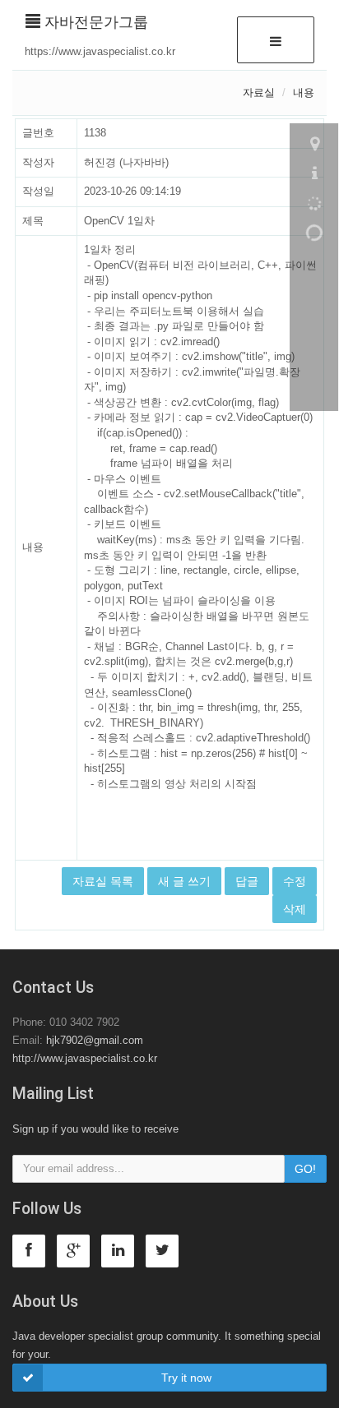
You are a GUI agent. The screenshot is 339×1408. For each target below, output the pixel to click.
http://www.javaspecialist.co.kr (84, 1058)
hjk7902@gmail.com (94, 1040)
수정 (294, 881)
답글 (246, 881)
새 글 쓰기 (184, 881)
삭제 (294, 909)
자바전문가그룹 (94, 22)
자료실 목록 (102, 881)
